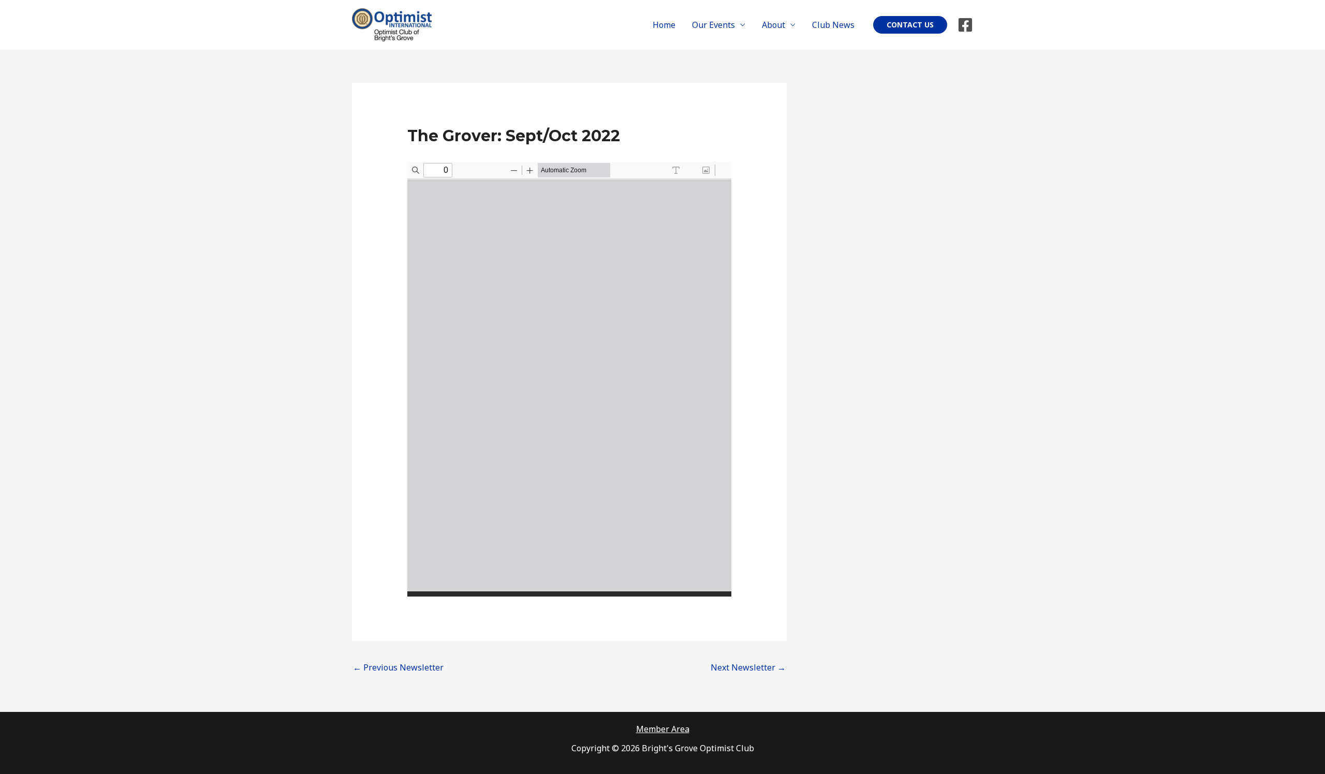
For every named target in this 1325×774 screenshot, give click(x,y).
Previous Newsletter (398, 667)
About (773, 25)
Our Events (713, 25)
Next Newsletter (748, 667)
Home (664, 25)
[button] (910, 25)
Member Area (662, 729)
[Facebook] (965, 25)
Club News (833, 25)
